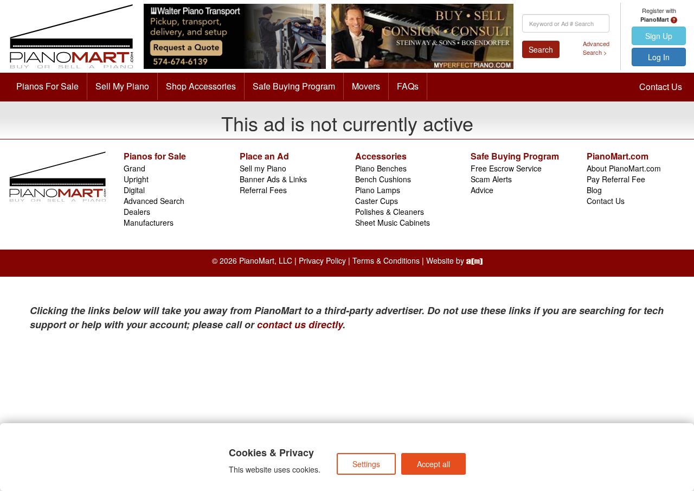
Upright (136, 179)
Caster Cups (376, 200)
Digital (134, 189)
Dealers (137, 211)
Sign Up (658, 35)
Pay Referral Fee (616, 179)
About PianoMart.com (624, 168)
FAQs (408, 86)
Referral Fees (263, 189)
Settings (366, 463)
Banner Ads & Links (273, 179)
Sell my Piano (263, 168)
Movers (366, 86)
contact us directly (300, 324)
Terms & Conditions (386, 260)
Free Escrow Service (506, 168)
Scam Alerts (491, 179)
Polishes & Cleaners (389, 211)
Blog (594, 189)
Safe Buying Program (294, 86)
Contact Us (660, 86)
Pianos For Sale (47, 86)
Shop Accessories (201, 86)
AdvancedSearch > (596, 48)
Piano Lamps (377, 189)
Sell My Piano (122, 86)
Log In (659, 57)
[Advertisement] (135, 413)
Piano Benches (381, 168)
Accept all (433, 463)
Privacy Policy (322, 260)
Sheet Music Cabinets (392, 222)
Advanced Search (154, 200)
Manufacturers (149, 222)
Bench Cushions (383, 179)
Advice (482, 189)
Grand (134, 168)
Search (541, 49)
